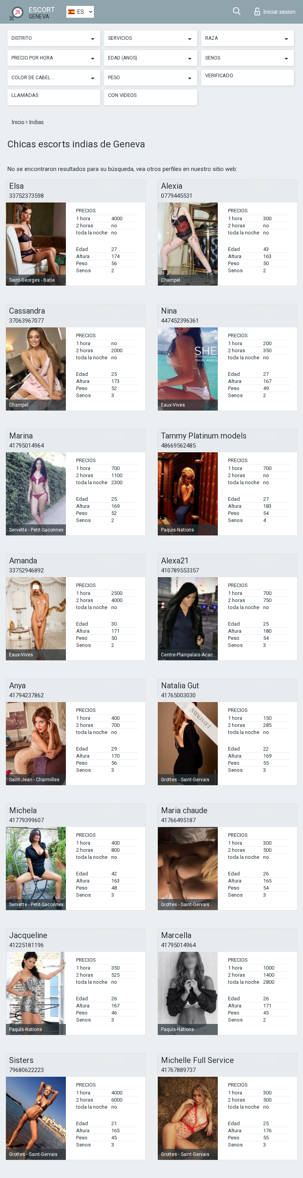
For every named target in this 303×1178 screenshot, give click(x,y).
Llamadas (25, 95)
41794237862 (26, 695)
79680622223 (26, 1070)
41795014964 (26, 445)
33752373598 (26, 195)
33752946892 (26, 570)
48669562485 (178, 445)
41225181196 (26, 945)
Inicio (19, 122)
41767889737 (178, 1070)
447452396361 (180, 320)
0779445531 (177, 195)
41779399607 (26, 820)
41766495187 (178, 820)
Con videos (122, 95)
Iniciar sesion (280, 12)
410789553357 (180, 570)
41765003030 (178, 695)
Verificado (219, 75)
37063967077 (26, 320)
